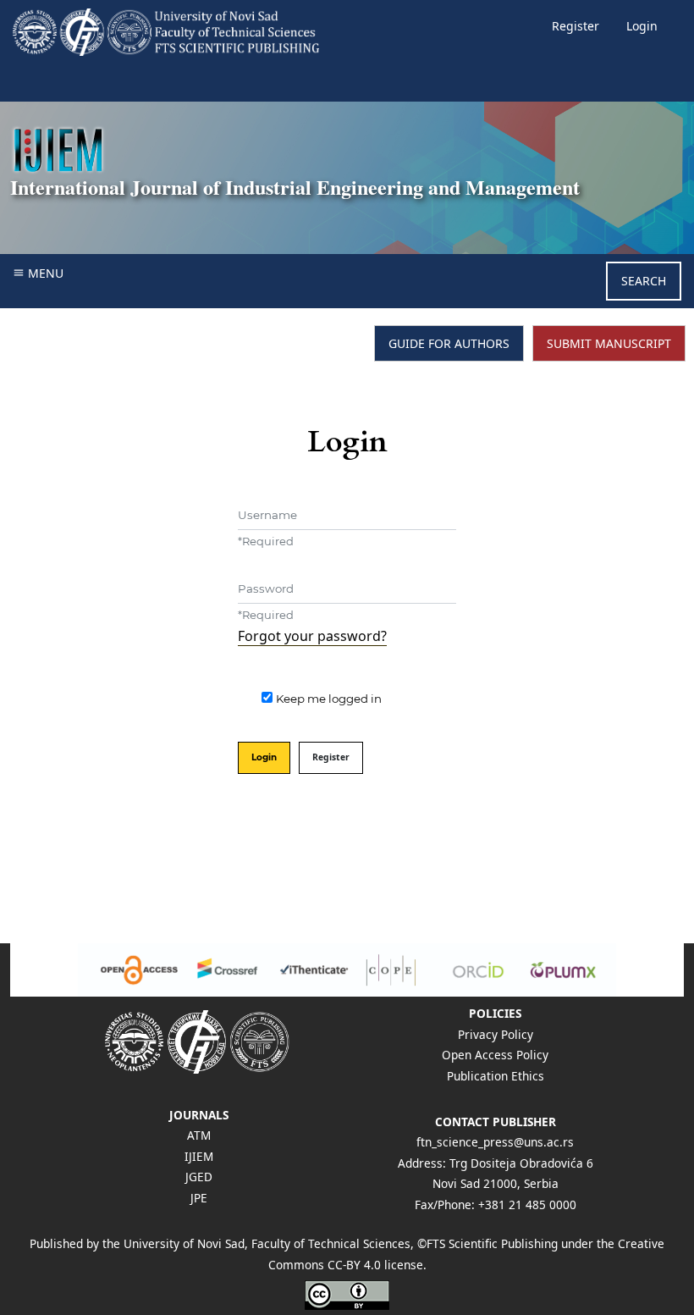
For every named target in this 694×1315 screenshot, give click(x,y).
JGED (198, 1177)
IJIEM (199, 1156)
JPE (198, 1198)
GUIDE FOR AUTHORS (448, 343)
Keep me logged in (329, 698)
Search (643, 281)
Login (642, 26)
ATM (199, 1135)
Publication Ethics (495, 1076)
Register (575, 26)
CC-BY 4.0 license (375, 1265)
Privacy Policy (495, 1034)
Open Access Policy (495, 1055)
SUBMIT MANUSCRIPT (609, 343)
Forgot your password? (312, 636)
